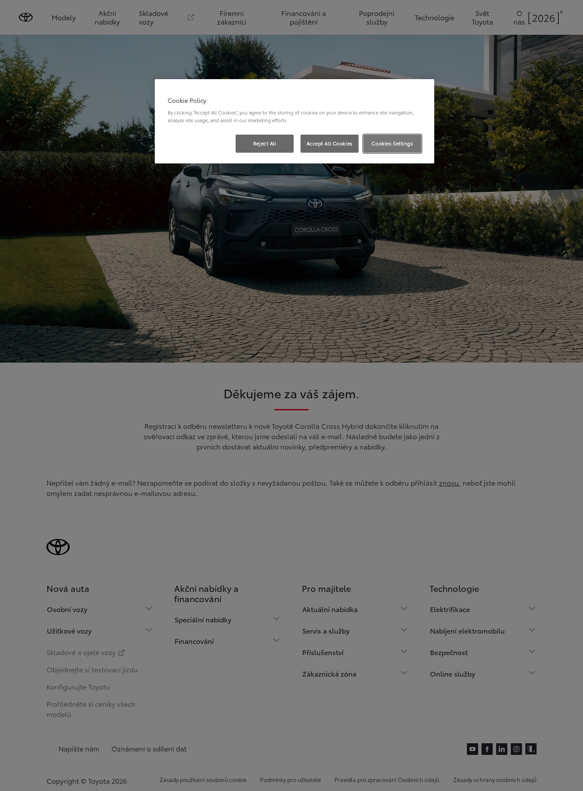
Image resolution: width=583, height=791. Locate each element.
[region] (294, 121)
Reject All (264, 143)
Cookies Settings (392, 143)
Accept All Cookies (330, 143)
